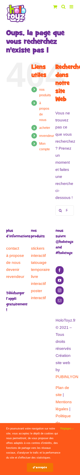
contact (12, 248)
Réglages (66, 428)
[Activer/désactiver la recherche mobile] (63, 7)
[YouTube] (60, 280)
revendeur (46, 136)
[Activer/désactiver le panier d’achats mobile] (55, 7)
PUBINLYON (67, 377)
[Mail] (60, 300)
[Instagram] (60, 290)
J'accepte (40, 467)
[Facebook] (60, 270)
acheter (44, 127)
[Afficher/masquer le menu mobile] (72, 7)
